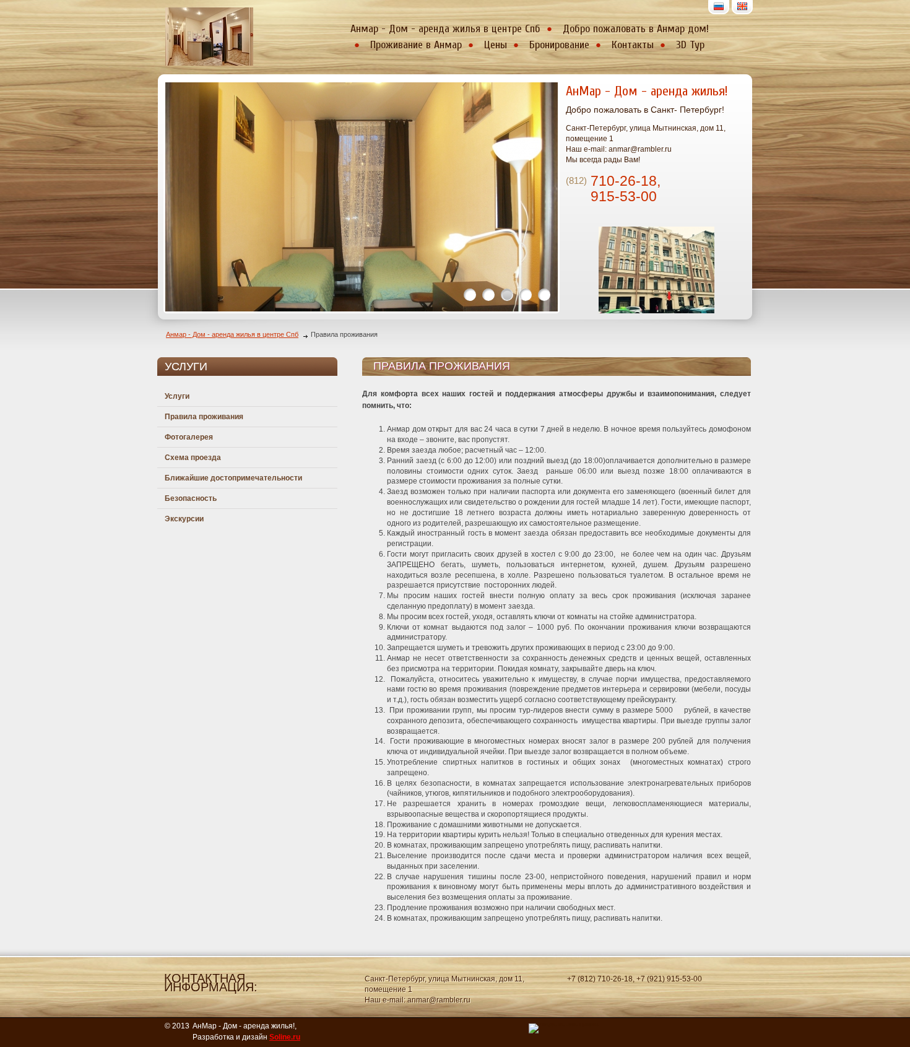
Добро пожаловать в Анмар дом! (636, 28)
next (525, 194)
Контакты (633, 44)
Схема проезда (193, 457)
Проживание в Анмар (416, 44)
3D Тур (690, 44)
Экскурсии (184, 519)
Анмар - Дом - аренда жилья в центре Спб (445, 28)
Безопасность (191, 498)
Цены (495, 44)
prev (198, 194)
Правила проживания (204, 416)
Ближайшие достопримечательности (233, 478)
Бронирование (559, 44)
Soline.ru (284, 1037)
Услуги (177, 396)
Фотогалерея (189, 437)
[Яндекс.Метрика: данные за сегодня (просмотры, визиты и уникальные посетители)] (564, 1028)
